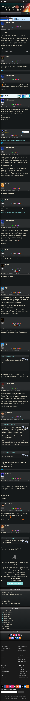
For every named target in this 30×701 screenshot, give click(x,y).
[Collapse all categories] (29, 610)
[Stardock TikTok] (15, 637)
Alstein (7, 264)
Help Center (21, 667)
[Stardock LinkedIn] (17, 637)
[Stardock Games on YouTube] (13, 635)
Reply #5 (3, 154)
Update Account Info (23, 677)
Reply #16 (3, 480)
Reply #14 (3, 390)
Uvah (6, 199)
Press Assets (3, 677)
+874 (3, 203)
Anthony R (8, 526)
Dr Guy (7, 184)
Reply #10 (3, 273)
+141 (3, 60)
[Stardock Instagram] (19, 635)
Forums (2, 682)
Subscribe (20, 692)
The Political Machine (22, 655)
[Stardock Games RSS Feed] (20, 637)
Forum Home (3, 16)
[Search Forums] (28, 1)
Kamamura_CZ (9, 383)
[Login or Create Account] (24, 1)
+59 (2, 530)
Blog (2, 669)
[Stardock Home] (5, 1)
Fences (2, 652)
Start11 (2, 650)
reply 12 (13, 356)
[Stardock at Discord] (12, 637)
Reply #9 (3, 256)
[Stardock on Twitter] (8, 635)
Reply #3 (3, 106)
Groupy (2, 657)
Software (3, 644)
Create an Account (23, 671)
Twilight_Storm (9, 22)
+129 (3, 188)
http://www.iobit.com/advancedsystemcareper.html (15, 212)
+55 (2, 268)
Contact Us (3, 681)
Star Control (20, 654)
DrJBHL (7, 288)
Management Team (5, 671)
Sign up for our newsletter (8, 689)
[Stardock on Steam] (21, 635)
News (2, 675)
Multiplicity (3, 655)
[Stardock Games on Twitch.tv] (16, 635)
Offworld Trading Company (23, 657)
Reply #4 (3, 137)
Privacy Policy (6, 698)
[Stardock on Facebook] (11, 635)
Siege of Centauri (21, 659)
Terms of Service (14, 698)
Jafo (6, 130)
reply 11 (13, 424)
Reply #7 (3, 206)
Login (13, 16)
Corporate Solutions (5, 648)
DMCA (20, 698)
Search (8, 16)
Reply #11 (3, 294)
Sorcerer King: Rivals (22, 661)
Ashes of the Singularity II (23, 646)
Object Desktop (4, 646)
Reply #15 (3, 419)
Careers (2, 673)
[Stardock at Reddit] (10, 637)
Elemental (20, 648)
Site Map (24, 698)
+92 (2, 26)
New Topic (25, 13)
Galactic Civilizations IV (22, 650)
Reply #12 (3, 328)
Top (28, 63)
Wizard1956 (8, 412)
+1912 (2, 134)
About (2, 667)
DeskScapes (3, 654)
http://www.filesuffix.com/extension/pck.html (13, 140)
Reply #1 (3, 63)
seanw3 (7, 56)
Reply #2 (3, 82)
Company (3, 665)
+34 (2, 387)
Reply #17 (3, 510)
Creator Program (4, 679)
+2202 (2, 416)
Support (21, 665)
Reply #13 (3, 350)
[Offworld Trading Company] (15, 7)
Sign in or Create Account (15, 583)
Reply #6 (3, 190)
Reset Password (22, 675)
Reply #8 (3, 227)
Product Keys (22, 673)
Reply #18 (3, 532)
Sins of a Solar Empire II (22, 652)
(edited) (20, 206)
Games (19, 644)
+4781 (2, 292)
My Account (21, 669)
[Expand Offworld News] (2, 616)
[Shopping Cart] (26, 1)
